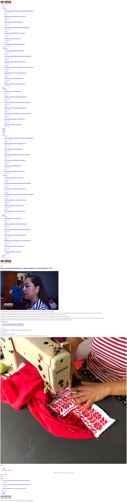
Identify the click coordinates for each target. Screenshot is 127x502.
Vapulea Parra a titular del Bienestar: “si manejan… (15, 33)
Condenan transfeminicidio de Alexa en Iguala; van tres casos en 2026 (14, 488)
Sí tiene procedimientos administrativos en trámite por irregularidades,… (19, 10)
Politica (3, 87)
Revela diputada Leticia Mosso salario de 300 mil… (14, 44)
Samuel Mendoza (4, 270)
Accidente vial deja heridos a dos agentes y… (13, 124)
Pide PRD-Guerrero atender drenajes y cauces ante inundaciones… (18, 113)
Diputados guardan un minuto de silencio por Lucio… (15, 16)
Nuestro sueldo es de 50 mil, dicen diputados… (13, 22)
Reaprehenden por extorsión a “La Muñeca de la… (14, 119)
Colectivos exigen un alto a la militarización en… (14, 78)
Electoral (3, 6)
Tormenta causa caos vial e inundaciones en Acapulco (15, 107)
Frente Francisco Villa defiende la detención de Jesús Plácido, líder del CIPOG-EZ (16, 484)
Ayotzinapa (4, 47)
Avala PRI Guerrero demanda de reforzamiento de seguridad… (17, 27)
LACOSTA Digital (31, 500)
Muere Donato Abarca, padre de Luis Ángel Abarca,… (15, 61)
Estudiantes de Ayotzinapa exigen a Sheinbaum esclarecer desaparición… (19, 67)
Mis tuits (1, 476)
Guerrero (1, 265)
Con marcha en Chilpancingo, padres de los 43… (14, 50)
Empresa (3, 131)
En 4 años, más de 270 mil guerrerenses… (12, 38)
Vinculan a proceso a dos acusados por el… (13, 91)
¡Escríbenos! (4, 130)
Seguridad (4, 128)
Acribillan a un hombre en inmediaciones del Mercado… (15, 96)
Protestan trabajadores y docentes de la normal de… (15, 83)
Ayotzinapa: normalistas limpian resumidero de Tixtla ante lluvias (17, 56)
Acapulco (3, 88)
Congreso (3, 8)
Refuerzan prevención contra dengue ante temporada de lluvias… (17, 102)
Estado (3, 129)
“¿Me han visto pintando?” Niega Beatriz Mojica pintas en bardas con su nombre (16, 480)
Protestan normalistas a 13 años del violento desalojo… (15, 72)
